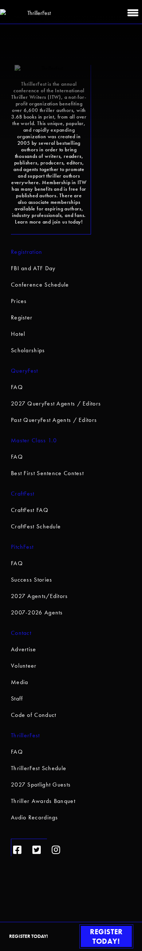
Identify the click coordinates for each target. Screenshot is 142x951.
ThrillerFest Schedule (38, 768)
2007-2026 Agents (37, 612)
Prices (19, 301)
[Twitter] (36, 850)
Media (19, 682)
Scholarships (28, 350)
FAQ (17, 387)
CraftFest (23, 493)
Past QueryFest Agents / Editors (54, 420)
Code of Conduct (33, 715)
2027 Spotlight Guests (41, 784)
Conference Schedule (40, 284)
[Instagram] (56, 850)
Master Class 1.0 (34, 440)
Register (21, 317)
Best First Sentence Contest (47, 473)
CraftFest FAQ (29, 510)
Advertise (23, 649)
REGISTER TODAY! (106, 936)
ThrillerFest (25, 735)
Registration (27, 252)
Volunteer (24, 665)
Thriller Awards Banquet (43, 801)
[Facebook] (17, 850)
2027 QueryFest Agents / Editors (56, 403)
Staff (17, 698)
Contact (21, 633)
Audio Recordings (34, 817)
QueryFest (24, 370)
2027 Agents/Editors (39, 596)
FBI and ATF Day (33, 268)
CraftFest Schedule (36, 526)
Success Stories (31, 579)
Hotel (18, 334)
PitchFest (22, 547)
